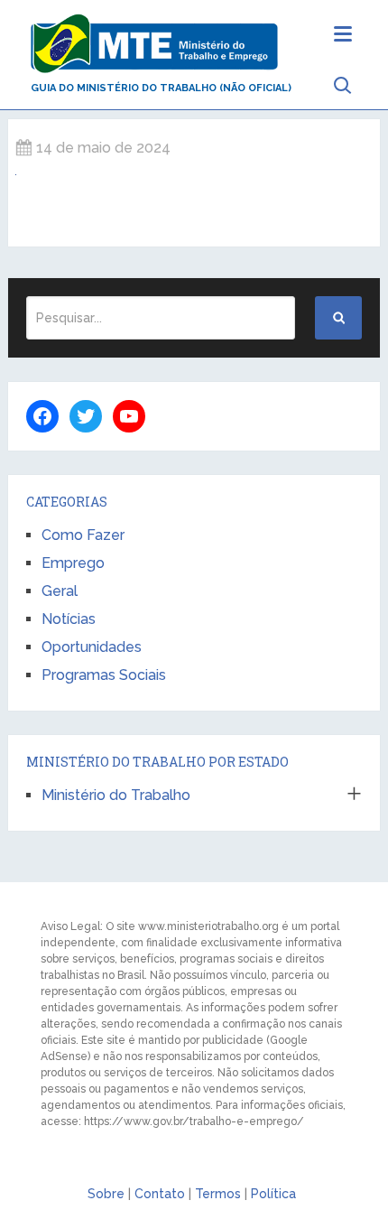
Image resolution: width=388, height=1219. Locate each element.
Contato (159, 1193)
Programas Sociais (104, 675)
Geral (60, 591)
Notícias (69, 619)
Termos (218, 1193)
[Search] (338, 318)
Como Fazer (83, 535)
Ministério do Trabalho (116, 795)
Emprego (73, 563)
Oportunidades (92, 647)
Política (273, 1193)
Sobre (106, 1193)
